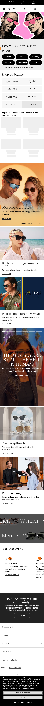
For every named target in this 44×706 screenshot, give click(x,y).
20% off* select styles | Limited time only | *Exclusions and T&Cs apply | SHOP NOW (22, 3)
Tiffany (35, 62)
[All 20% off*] (22, 25)
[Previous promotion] (3, 3)
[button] (40, 9)
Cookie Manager (28, 689)
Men (22, 57)
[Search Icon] (24, 9)
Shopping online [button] (8, 627)
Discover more (12, 575)
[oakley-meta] (11, 92)
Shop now (11, 115)
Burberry (35, 57)
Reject (23, 697)
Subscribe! (22, 615)
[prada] (32, 100)
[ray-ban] (32, 84)
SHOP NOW (6, 219)
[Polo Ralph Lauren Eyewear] (22, 293)
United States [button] (15, 667)
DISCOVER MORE (9, 453)
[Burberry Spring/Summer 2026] (22, 243)
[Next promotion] (40, 3)
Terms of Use (23, 687)
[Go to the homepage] (9, 8)
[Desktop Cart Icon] (34, 9)
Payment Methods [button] (9, 660)
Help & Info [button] (6, 651)
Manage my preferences (23, 702)
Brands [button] (5, 635)
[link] (29, 9)
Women (8, 57)
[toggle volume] (9, 336)
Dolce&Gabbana (22, 62)
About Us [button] (5, 643)
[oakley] (32, 92)
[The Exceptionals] (22, 423)
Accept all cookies (23, 693)
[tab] (22, 627)
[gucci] (11, 107)
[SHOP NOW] (22, 194)
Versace (8, 62)
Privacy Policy (9, 687)
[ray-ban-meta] (11, 84)
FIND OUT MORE (8, 503)
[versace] (11, 100)
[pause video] (4, 336)
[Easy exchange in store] (22, 473)
